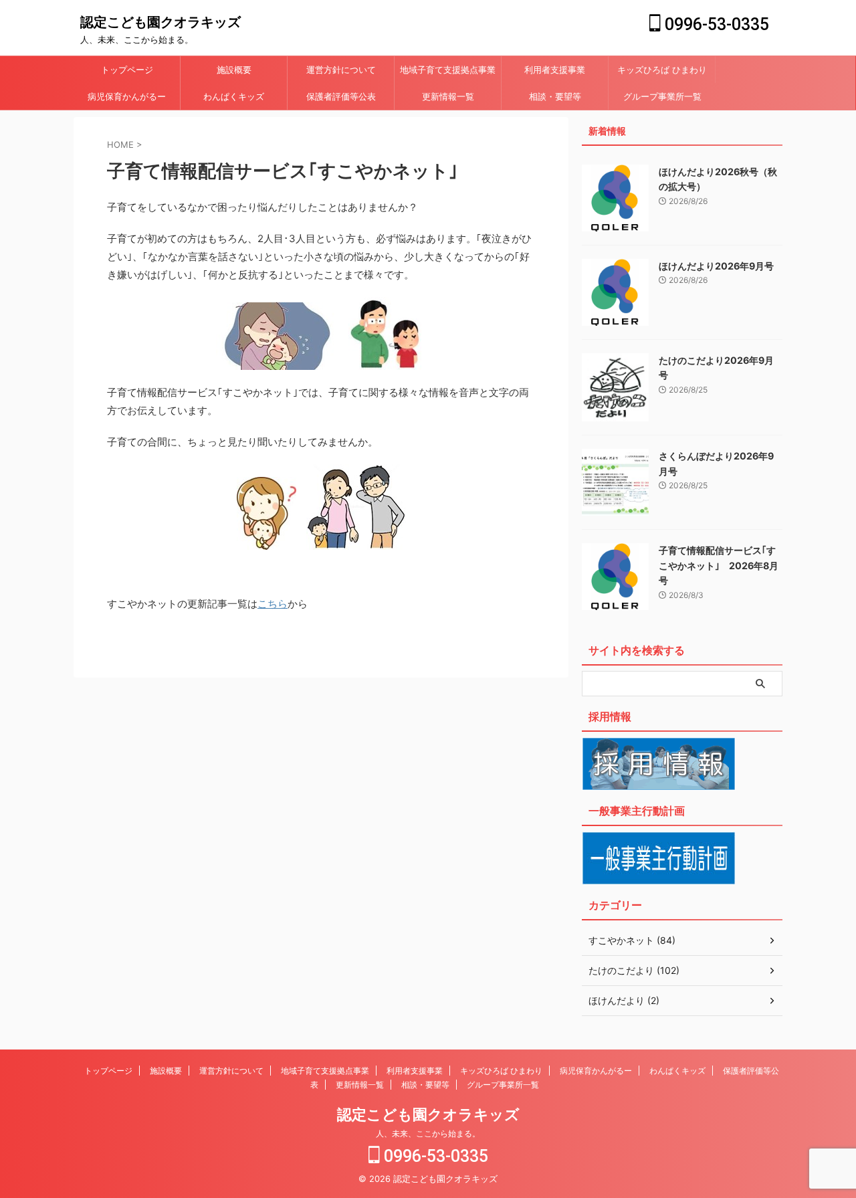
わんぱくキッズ (233, 96)
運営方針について (341, 69)
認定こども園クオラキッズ (160, 22)
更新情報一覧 (448, 96)
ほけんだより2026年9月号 (716, 266)
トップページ (127, 69)
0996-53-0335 (715, 24)
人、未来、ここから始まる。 (428, 1133)
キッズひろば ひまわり (662, 69)
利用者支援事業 (554, 69)
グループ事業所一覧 (662, 96)
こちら (272, 603)
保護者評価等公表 (341, 96)
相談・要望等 (555, 96)
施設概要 (234, 69)
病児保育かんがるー (127, 96)
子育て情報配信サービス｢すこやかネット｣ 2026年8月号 (718, 565)
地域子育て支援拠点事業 (448, 69)
